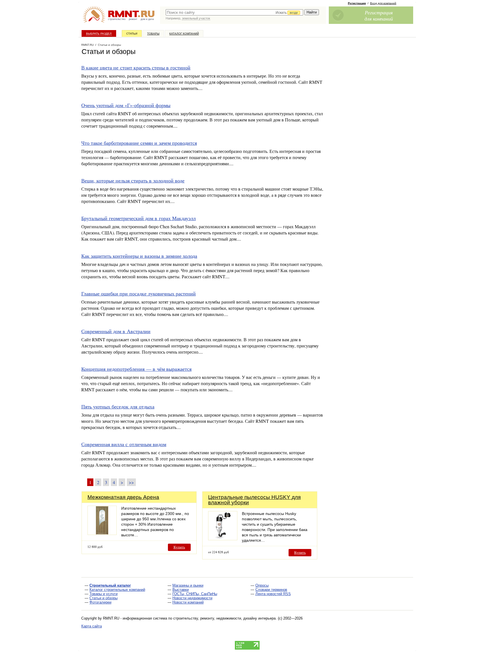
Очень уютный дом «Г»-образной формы (125, 105)
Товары (153, 33)
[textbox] (234, 12)
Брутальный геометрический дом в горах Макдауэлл (138, 218)
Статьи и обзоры (103, 598)
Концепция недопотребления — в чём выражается (136, 368)
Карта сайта (91, 626)
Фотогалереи (100, 602)
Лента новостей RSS (273, 594)
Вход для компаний (383, 3)
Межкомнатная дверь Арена (123, 497)
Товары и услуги (103, 594)
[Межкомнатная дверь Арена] (102, 533)
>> (131, 482)
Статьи (131, 33)
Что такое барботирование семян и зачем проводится (139, 142)
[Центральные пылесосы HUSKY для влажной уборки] (222, 539)
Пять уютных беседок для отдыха (117, 406)
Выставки (180, 590)
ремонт (133, 19)
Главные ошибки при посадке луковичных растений (138, 293)
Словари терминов (271, 590)
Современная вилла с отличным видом (123, 444)
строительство (116, 19)
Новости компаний (188, 602)
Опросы (262, 585)
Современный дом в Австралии (115, 331)
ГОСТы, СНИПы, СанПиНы (194, 594)
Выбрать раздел (99, 33)
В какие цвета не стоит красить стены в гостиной (135, 67)
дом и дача (147, 19)
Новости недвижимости (192, 598)
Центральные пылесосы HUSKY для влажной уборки (254, 499)
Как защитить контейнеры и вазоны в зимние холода (139, 255)
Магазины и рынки (187, 585)
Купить (179, 547)
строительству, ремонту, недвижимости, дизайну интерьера (224, 618)
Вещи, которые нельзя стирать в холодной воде (132, 180)
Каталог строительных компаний (117, 590)
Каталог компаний (184, 33)
